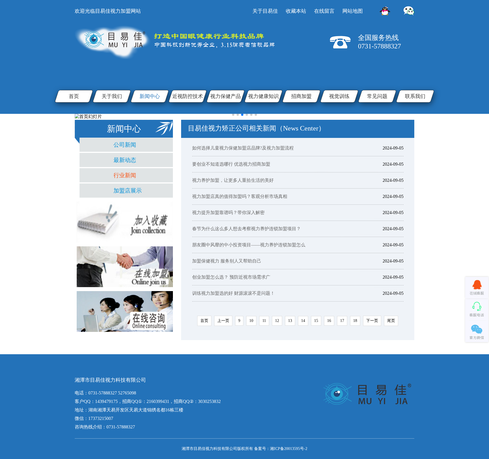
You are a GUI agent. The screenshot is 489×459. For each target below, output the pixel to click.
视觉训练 (339, 96)
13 (290, 321)
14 (303, 321)
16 (329, 321)
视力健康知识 (263, 96)
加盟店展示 (127, 190)
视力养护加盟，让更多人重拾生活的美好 (233, 180)
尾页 (391, 321)
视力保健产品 (225, 96)
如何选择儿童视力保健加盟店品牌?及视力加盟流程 (243, 148)
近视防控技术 (187, 96)
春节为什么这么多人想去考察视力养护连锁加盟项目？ (246, 228)
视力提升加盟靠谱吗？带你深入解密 (228, 212)
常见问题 (377, 96)
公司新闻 (124, 145)
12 (277, 321)
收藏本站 (296, 11)
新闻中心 (150, 96)
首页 (74, 96)
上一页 (223, 321)
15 (316, 321)
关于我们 (112, 96)
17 (342, 321)
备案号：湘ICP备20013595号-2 (280, 449)
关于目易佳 (265, 11)
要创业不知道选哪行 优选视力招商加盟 (231, 164)
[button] (233, 115)
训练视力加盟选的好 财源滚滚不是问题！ (233, 293)
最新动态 (124, 160)
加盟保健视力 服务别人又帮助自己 (226, 261)
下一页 (372, 321)
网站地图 (352, 11)
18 (355, 321)
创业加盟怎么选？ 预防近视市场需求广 (231, 277)
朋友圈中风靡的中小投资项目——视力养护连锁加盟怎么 (248, 244)
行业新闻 (124, 175)
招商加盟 (301, 96)
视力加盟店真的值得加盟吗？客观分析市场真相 (239, 196)
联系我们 (415, 96)
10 (251, 321)
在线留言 (324, 11)
